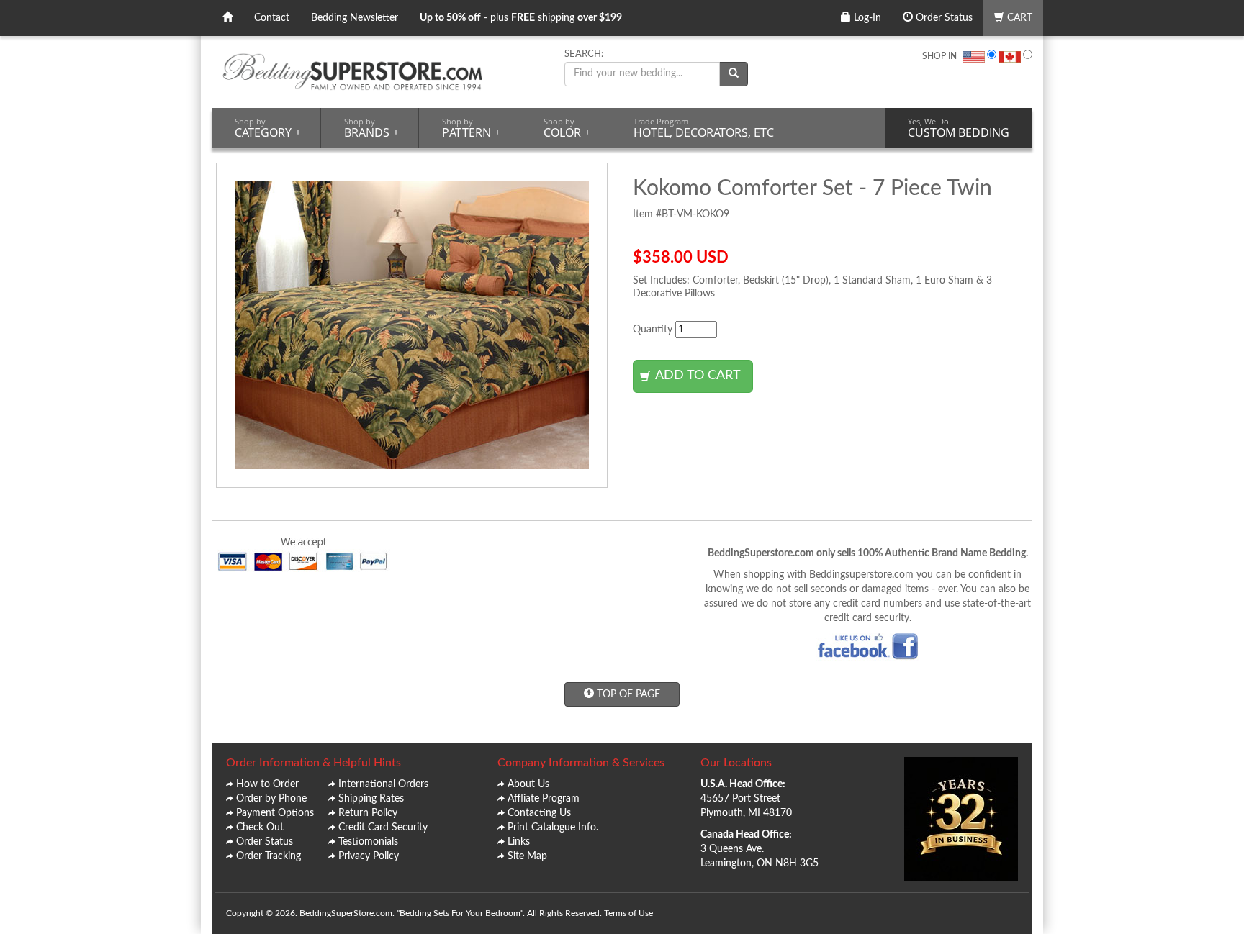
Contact (271, 18)
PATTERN (471, 128)
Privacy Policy (368, 856)
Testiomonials (368, 842)
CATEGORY (268, 128)
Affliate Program (544, 799)
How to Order (267, 784)
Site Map (527, 856)
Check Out (260, 827)
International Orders (383, 784)
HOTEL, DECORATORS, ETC (704, 128)
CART (1018, 18)
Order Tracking (268, 856)
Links (519, 842)
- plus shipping (521, 18)
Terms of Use (628, 913)
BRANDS (371, 128)
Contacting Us (539, 813)
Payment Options (275, 813)
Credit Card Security (383, 827)
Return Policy (367, 813)
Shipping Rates (371, 799)
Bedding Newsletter (354, 18)
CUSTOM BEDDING (958, 128)
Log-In (866, 18)
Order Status (943, 18)
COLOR (567, 128)
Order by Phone (271, 799)
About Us (528, 784)
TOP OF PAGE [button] (627, 694)
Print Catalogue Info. (553, 827)
